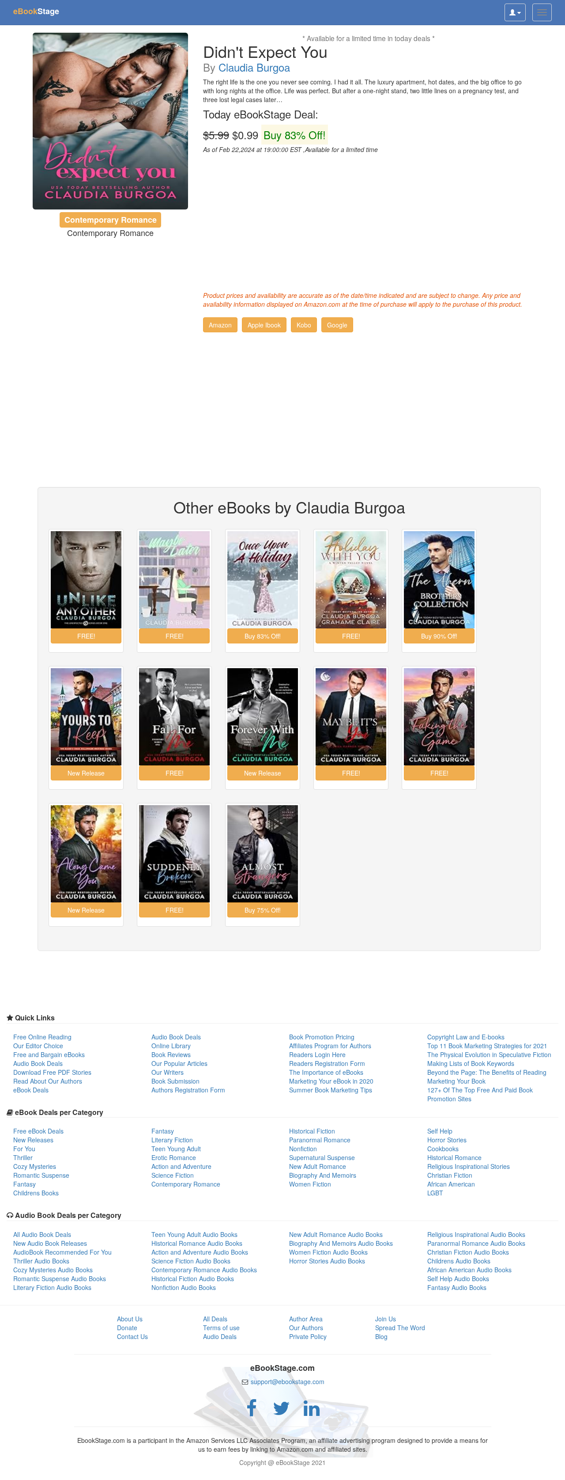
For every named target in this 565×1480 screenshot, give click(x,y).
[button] (220, 324)
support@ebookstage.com (287, 1381)
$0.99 (264, 135)
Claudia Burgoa (254, 67)
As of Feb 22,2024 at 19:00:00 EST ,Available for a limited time (290, 149)
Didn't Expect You (265, 51)
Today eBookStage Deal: (260, 114)
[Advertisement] (368, 220)
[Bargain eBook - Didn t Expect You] (110, 121)
